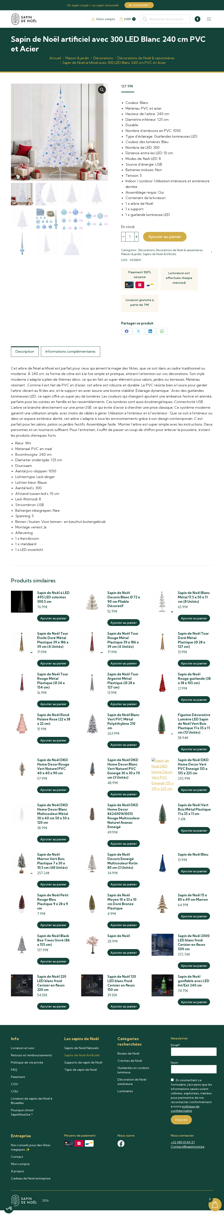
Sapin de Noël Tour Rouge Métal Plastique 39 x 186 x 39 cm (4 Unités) (123, 640)
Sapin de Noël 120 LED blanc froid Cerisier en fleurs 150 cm (121, 983)
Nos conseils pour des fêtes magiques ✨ (31, 1147)
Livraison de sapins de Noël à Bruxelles (31, 1101)
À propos (17, 1171)
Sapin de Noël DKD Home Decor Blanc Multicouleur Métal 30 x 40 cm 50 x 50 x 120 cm (53, 814)
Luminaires (125, 1091)
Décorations (146, 250)
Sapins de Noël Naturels (81, 1048)
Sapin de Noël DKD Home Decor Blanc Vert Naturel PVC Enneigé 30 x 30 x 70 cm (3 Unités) (123, 769)
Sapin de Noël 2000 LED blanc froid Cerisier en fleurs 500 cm (194, 942)
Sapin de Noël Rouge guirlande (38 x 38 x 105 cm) (194, 678)
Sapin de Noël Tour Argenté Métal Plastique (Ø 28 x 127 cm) (122, 680)
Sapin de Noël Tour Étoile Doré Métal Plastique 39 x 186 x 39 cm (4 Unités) (52, 640)
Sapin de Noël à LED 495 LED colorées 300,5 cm (53, 597)
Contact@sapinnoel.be (188, 1147)
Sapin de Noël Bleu (193, 854)
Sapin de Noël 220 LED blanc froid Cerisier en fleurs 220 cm (51, 983)
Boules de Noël (128, 1053)
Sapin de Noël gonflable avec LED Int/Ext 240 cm (193, 980)
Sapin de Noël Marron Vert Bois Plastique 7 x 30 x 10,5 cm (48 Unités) (52, 861)
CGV (14, 1084)
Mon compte (20, 1164)
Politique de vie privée (27, 1062)
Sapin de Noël (118, 936)
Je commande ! (139, 5)
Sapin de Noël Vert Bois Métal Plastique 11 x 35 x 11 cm (194, 809)
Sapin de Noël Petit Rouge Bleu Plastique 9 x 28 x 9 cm (52, 901)
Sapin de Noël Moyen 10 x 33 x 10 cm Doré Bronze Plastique (121, 901)
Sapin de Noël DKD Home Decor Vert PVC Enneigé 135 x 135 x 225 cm (193, 766)
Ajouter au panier (164, 236)
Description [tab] (25, 351)
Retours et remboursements (31, 1055)
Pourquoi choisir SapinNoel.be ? (22, 1112)
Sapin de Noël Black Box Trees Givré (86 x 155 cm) (53, 940)
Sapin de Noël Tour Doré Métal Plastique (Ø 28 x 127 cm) (193, 640)
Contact (17, 1157)
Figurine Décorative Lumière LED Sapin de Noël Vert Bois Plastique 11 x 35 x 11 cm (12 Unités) (194, 723)
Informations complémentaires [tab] (71, 351)
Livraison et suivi (22, 1048)
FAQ (14, 1070)
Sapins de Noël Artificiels (159, 254)
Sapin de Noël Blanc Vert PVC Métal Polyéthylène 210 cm (123, 721)
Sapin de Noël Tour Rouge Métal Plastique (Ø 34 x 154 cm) (52, 680)
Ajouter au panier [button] (53, 618)
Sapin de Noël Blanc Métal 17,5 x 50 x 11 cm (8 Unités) (194, 597)
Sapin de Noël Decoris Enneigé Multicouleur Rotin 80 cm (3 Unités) (122, 861)
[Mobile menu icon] (209, 19)
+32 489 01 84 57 (183, 1142)
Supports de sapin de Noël (83, 1062)
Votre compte (105, 19)
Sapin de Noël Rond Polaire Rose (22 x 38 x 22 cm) (53, 719)
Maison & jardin (131, 254)
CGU (14, 1091)
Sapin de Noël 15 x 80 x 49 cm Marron (193, 897)
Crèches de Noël (129, 1061)
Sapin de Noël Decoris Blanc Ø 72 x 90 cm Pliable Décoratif (123, 599)
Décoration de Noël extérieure (131, 1082)
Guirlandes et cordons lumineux (133, 1070)
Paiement (18, 1077)
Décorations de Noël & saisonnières (179, 250)
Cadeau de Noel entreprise (31, 1178)
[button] (102, 90)
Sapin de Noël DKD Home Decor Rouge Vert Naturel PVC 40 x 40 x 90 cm (53, 766)
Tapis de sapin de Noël (80, 1070)
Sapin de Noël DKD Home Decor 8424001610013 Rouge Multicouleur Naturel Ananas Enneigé (123, 816)
